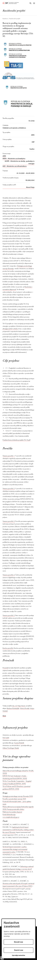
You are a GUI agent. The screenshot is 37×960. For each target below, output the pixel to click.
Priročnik (5, 668)
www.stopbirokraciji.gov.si (11, 817)
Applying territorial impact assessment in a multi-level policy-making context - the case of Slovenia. (18, 829)
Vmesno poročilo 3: (9, 521)
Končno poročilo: (8, 648)
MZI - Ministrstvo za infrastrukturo (15, 166)
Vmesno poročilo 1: (9, 456)
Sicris (4, 716)
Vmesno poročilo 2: (9, 488)
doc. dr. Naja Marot (18, 706)
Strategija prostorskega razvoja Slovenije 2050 (18, 796)
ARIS (4, 156)
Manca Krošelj (24, 708)
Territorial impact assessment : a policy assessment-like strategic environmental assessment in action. (15, 849)
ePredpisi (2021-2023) (10, 329)
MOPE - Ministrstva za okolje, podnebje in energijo (19, 162)
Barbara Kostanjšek (13, 708)
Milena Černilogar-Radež (11, 748)
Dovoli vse (18, 942)
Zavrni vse (18, 950)
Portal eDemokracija (9, 814)
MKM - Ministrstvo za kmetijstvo (14, 158)
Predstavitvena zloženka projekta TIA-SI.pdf (16, 440)
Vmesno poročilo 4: (9, 575)
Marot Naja (30, 187)
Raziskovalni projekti (14, 18)
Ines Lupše (6, 738)
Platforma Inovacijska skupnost (12, 812)
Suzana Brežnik (19, 743)
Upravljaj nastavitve (18, 955)
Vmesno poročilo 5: (9, 615)
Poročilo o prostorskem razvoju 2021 (14, 799)
